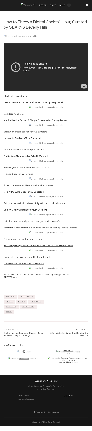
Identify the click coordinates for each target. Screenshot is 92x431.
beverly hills (27, 297)
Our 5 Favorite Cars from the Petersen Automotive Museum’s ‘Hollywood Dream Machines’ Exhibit (68, 359)
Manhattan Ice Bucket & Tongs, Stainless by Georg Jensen (35, 120)
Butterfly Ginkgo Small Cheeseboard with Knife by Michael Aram (38, 245)
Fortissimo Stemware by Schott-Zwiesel (26, 156)
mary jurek (11, 307)
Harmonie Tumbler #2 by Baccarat (22, 138)
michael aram (28, 307)
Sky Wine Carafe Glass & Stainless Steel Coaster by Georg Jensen (40, 227)
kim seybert (36, 302)
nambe (9, 312)
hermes (21, 302)
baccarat (10, 297)
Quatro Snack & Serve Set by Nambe (24, 263)
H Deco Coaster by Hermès (18, 173)
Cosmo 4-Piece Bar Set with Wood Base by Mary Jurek (33, 102)
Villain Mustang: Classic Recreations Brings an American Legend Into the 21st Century (24, 357)
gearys (9, 302)
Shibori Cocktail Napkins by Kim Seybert (25, 209)
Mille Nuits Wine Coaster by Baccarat (24, 191)
